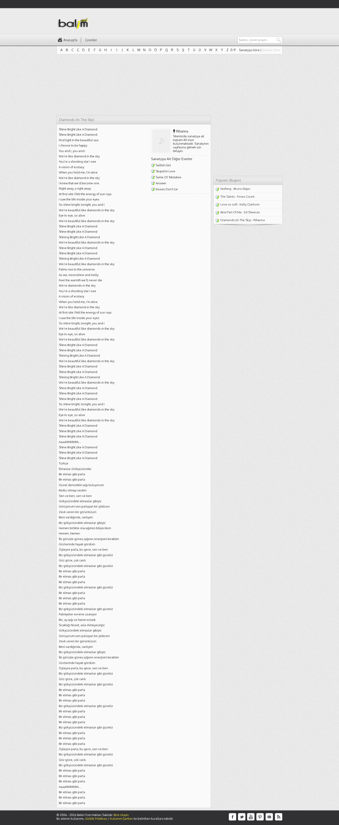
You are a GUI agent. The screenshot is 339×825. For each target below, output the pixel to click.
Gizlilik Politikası (96, 818)
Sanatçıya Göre (249, 50)
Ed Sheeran (252, 212)
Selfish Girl (163, 165)
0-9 (233, 50)
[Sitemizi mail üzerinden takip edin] (269, 817)
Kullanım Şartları (121, 818)
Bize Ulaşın (121, 815)
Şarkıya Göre (271, 50)
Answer (161, 183)
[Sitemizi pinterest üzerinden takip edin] (260, 817)
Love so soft (228, 204)
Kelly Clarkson (250, 204)
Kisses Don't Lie (167, 189)
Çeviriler (91, 40)
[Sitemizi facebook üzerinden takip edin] (232, 817)
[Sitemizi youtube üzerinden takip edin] (251, 817)
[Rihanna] (162, 141)
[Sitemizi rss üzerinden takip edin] (278, 817)
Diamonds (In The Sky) (235, 220)
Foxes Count (245, 196)
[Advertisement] (198, 21)
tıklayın (178, 151)
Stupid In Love (165, 171)
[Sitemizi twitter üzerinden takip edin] (242, 817)
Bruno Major (242, 189)
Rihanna (182, 131)
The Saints (227, 196)
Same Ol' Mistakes (168, 177)
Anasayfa (70, 40)
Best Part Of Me (231, 212)
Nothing (225, 189)
